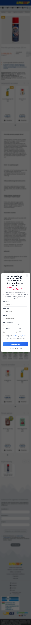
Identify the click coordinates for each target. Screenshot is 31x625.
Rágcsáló (8, 328)
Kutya (7, 325)
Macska (20, 325)
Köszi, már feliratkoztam (15, 348)
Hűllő (19, 332)
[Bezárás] (27, 275)
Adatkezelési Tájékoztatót (19, 335)
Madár (20, 328)
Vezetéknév (6, 301)
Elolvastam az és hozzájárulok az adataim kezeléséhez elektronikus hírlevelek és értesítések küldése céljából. (16, 338)
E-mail (5, 315)
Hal (6, 332)
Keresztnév (6, 308)
